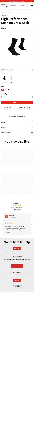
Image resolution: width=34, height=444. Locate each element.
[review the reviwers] (5, 221)
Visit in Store (17, 266)
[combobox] (18, 5)
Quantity (4, 94)
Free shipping (11, 1)
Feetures (8, 12)
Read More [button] (8, 232)
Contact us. (22, 116)
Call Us (17, 248)
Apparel (3, 12)
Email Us (17, 280)
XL (8, 89)
